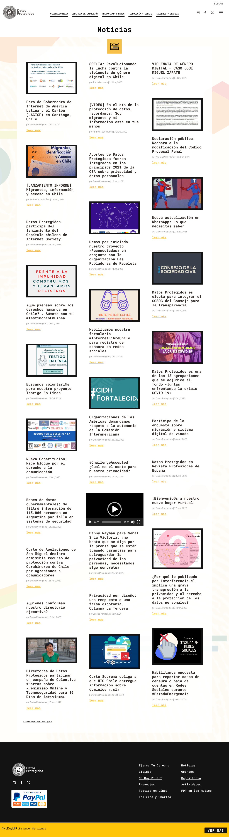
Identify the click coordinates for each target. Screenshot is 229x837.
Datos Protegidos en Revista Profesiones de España (175, 466)
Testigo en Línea (153, 790)
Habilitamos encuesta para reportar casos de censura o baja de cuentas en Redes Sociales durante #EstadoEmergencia (175, 683)
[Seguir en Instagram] (198, 12)
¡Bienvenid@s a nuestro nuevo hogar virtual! (175, 500)
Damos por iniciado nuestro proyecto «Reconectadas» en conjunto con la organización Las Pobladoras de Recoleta (113, 252)
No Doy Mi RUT (150, 778)
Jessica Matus (100, 614)
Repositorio (191, 778)
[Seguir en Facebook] (205, 12)
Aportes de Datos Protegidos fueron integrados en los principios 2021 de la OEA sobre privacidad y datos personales (113, 165)
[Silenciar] (133, 522)
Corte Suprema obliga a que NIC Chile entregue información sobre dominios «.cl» (113, 683)
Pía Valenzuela (100, 82)
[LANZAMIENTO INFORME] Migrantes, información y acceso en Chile (50, 189)
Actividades (191, 784)
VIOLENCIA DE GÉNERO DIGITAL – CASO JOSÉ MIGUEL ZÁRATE (172, 68)
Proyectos (147, 784)
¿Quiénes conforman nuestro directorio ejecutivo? (45, 607)
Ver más (216, 830)
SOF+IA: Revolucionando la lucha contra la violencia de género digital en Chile (113, 70)
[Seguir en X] (212, 12)
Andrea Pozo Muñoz (40, 199)
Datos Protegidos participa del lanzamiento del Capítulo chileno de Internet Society (46, 230)
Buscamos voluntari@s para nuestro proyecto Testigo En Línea (48, 388)
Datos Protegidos (38, 124)
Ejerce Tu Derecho (154, 765)
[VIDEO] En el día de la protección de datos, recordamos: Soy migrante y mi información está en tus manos (114, 115)
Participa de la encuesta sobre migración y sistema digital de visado (172, 427)
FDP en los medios (196, 790)
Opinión (187, 771)
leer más (33, 130)
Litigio (145, 771)
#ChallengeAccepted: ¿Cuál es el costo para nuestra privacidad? (113, 466)
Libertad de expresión (85, 13)
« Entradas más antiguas (37, 721)
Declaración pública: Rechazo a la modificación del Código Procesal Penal (176, 145)
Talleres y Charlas (167, 13)
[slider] (111, 522)
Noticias (188, 765)
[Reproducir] (90, 522)
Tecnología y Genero (140, 13)
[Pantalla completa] (138, 522)
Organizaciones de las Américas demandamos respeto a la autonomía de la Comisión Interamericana (113, 425)
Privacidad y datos (113, 13)
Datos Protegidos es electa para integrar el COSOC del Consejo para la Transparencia (176, 298)
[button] (114, 509)
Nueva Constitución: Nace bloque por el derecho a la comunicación (46, 465)
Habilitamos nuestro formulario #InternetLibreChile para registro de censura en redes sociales (109, 340)
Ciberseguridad (59, 13)
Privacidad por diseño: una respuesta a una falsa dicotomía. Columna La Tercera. (113, 601)
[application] (114, 509)
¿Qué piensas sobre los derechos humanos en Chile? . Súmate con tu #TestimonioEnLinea (50, 311)
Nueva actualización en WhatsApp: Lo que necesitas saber (175, 221)
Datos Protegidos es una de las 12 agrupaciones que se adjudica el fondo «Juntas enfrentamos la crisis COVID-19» (176, 382)
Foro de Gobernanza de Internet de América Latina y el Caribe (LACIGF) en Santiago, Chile (48, 110)
